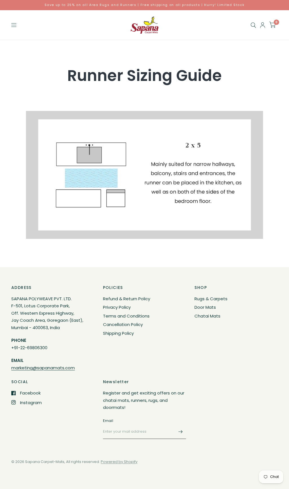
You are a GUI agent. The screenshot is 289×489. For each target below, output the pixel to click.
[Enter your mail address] (180, 431)
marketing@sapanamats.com (43, 368)
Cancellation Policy (123, 324)
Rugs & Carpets (210, 299)
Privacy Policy (117, 307)
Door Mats (205, 307)
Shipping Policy (118, 333)
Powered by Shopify (119, 461)
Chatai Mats (207, 316)
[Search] (253, 25)
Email (108, 420)
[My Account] (262, 25)
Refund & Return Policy (126, 299)
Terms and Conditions (126, 316)
